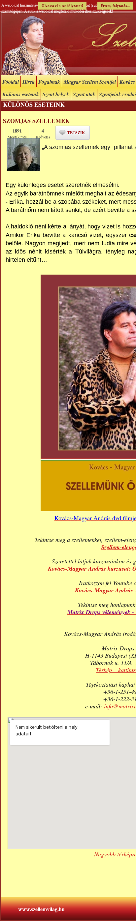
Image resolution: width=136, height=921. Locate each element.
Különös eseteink (20, 94)
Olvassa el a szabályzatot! (62, 6)
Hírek (28, 81)
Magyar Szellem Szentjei (90, 81)
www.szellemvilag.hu (41, 909)
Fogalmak (49, 81)
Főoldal (10, 81)
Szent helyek (56, 94)
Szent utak (84, 94)
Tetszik (76, 132)
